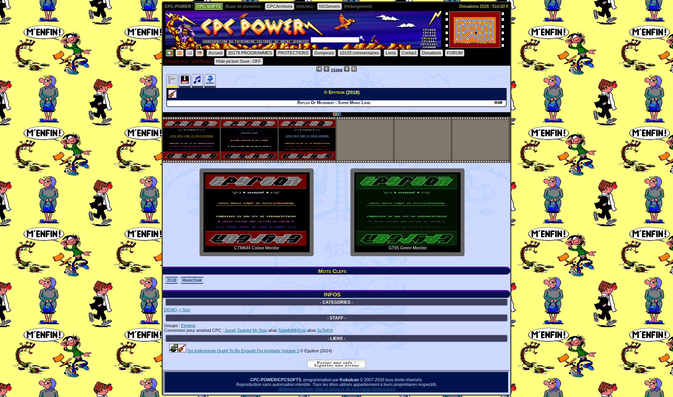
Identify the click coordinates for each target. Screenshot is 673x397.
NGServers (329, 6)
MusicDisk (192, 280)
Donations (431, 53)
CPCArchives (279, 6)
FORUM (454, 53)
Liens (391, 53)
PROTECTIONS (293, 53)
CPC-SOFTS (208, 6)
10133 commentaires (359, 53)
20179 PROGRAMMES (250, 53)
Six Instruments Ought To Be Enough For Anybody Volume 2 (243, 351)
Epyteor (188, 325)
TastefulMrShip (292, 330)
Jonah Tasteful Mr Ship (246, 330)
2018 (171, 280)
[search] (362, 38)
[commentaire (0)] (210, 81)
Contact (409, 53)
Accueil (215, 53)
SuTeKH (325, 330)
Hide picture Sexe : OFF (238, 61)
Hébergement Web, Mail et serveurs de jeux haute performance (336, 389)
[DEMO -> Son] (173, 96)
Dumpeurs (324, 53)
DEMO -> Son (177, 310)
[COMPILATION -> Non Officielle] (173, 351)
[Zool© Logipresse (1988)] (475, 46)
